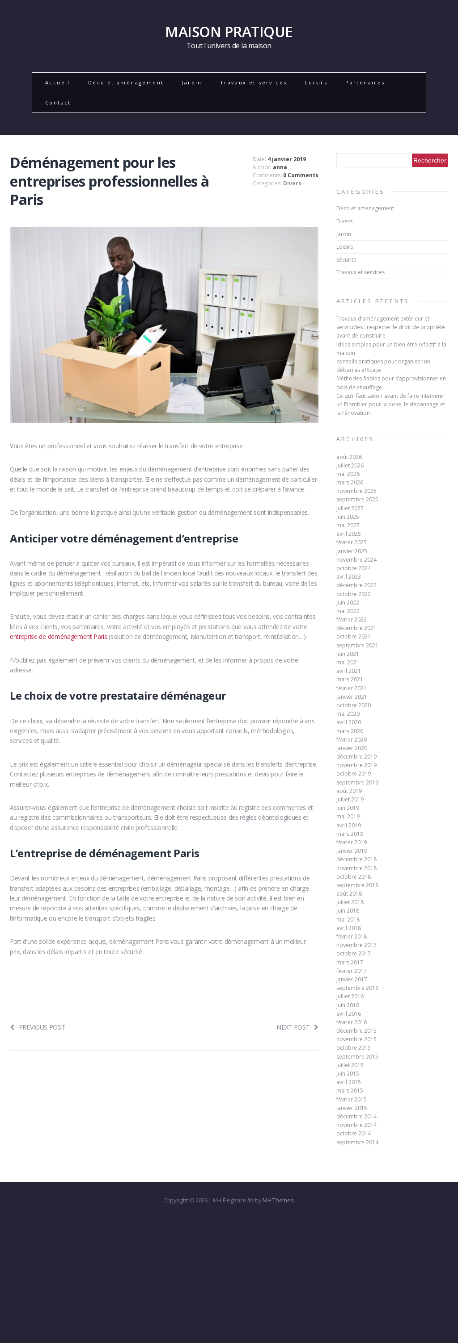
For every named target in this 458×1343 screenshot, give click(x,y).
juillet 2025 (350, 508)
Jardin (192, 82)
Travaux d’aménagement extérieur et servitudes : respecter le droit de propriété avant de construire (390, 327)
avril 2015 (348, 1082)
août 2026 (349, 457)
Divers (292, 183)
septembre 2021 (357, 645)
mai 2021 (348, 662)
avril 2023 (348, 576)
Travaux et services (253, 82)
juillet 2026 (350, 465)
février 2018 (351, 936)
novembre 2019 (356, 765)
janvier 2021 (351, 697)
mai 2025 (348, 525)
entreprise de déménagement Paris (58, 636)
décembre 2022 (356, 585)
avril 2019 (348, 825)
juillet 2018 (350, 902)
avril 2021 (348, 671)
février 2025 (351, 542)
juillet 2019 (350, 799)
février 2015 (351, 1099)
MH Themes (278, 1200)
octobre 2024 (353, 568)
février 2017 (351, 971)
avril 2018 (348, 928)
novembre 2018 (356, 868)
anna (280, 167)
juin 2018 (347, 910)
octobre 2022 (353, 594)
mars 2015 (349, 1090)
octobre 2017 (353, 953)
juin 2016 (347, 1005)
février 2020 (351, 739)
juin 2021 (347, 654)
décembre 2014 (356, 1116)
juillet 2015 (350, 1065)
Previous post (42, 1027)
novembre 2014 (356, 1125)
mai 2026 (348, 474)
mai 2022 (348, 611)
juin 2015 (347, 1073)
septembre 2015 (357, 1056)
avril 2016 (348, 1014)
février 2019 (351, 842)
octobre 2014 (353, 1133)
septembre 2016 (357, 988)
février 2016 (351, 1022)
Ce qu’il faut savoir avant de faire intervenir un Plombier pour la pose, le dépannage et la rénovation (390, 404)
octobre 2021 (353, 636)
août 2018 (349, 893)
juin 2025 (347, 517)
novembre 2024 (356, 559)
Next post (293, 1027)
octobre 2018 (353, 876)
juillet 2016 (350, 996)
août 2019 (349, 791)
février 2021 (351, 688)
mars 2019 (349, 834)
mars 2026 (349, 482)
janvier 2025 (351, 551)
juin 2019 (347, 808)
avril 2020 (348, 722)
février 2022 (351, 619)
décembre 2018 (356, 859)
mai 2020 (348, 713)
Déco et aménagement (126, 82)
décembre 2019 (356, 756)
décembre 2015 (356, 1030)
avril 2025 (348, 534)
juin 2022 (347, 602)
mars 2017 (349, 962)
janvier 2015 (351, 1108)
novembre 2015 (356, 1039)
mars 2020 (349, 731)
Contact (58, 102)
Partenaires (365, 82)
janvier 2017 (351, 979)
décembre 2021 (356, 628)
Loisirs (316, 82)
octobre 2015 (353, 1047)
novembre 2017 (356, 945)
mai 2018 (348, 919)
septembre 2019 (357, 782)
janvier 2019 (351, 851)
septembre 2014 (357, 1142)
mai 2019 (348, 816)
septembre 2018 (357, 885)
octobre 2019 (353, 773)
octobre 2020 (353, 705)
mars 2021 (349, 679)
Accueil (57, 82)
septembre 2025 (357, 499)
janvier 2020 (351, 748)
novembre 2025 (356, 491)
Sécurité (346, 259)
